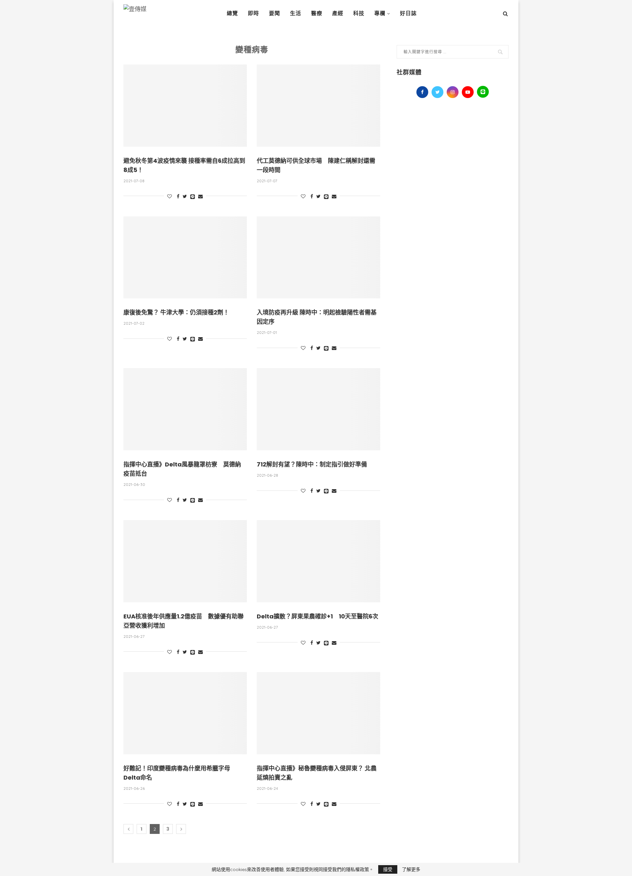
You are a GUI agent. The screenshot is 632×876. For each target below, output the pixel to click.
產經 (337, 13)
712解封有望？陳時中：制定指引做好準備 (312, 464)
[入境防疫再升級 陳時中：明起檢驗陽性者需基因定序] (318, 257)
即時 (253, 13)
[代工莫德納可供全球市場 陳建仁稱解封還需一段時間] (318, 105)
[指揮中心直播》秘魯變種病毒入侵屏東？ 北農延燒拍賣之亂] (318, 713)
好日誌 (408, 13)
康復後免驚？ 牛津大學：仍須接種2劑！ (176, 312)
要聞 (274, 13)
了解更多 (411, 869)
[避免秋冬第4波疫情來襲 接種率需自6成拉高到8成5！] (185, 105)
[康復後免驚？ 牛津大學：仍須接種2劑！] (185, 257)
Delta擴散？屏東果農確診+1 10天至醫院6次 (317, 616)
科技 (358, 13)
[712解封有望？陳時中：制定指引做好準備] (318, 409)
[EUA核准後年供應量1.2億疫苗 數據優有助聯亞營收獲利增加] (185, 561)
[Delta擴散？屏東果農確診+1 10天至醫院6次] (318, 561)
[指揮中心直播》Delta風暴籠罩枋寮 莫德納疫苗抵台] (185, 409)
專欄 (379, 13)
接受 (387, 869)
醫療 (316, 13)
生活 (295, 13)
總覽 (232, 13)
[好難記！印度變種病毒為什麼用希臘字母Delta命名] (185, 713)
